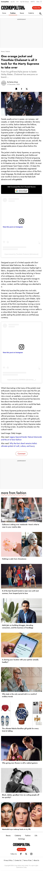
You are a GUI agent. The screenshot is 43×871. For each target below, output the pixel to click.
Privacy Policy (8, 860)
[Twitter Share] (27, 89)
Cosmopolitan (5, 2)
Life (36, 835)
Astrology (21, 839)
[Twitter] (26, 854)
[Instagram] (31, 854)
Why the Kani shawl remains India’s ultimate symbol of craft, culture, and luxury (19, 444)
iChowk (38, 2)
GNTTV (33, 2)
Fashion (13, 13)
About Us (36, 860)
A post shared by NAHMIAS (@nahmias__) (21, 379)
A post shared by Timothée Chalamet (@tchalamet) (21, 254)
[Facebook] (21, 854)
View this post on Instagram (13, 227)
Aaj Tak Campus (24, 2)
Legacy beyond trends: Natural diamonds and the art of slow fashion (21, 438)
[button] (16, 89)
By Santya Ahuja (12, 82)
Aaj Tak (13, 2)
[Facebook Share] (21, 89)
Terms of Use (27, 860)
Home (4, 13)
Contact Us (18, 860)
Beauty (22, 13)
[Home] (21, 844)
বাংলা (17, 2)
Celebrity (31, 13)
